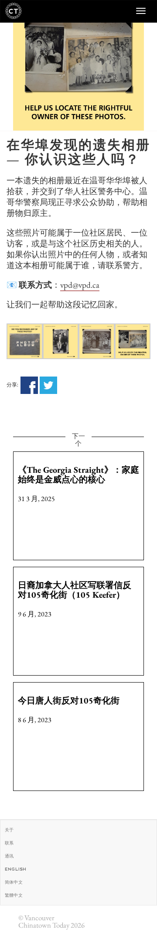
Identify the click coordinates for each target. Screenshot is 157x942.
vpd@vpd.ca (79, 284)
